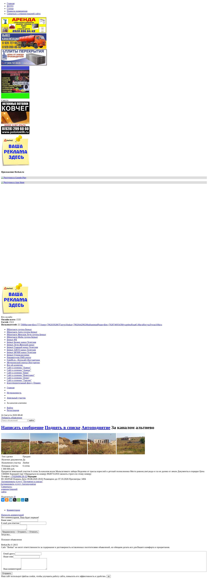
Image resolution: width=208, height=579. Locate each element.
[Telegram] (10, 500)
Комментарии (13, 510)
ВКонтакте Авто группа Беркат (22, 332)
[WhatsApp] (18, 500)
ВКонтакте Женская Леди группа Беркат (26, 334)
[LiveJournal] (26, 500)
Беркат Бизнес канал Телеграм (21, 342)
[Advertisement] (86, 206)
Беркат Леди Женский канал (20, 344)
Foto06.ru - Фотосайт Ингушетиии (23, 360)
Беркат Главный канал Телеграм (22, 347)
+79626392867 (53, 324)
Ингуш (146, 324)
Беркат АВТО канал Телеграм (21, 350)
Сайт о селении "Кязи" (18, 372)
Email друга (9, 553)
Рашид (101, 324)
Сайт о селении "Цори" (18, 378)
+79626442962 (79, 324)
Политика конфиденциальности (16, 550)
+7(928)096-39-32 (18, 476)
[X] (14, 500)
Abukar (68, 324)
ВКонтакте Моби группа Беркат (22, 337)
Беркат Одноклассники (18, 355)
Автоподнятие (96, 427)
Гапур (62, 324)
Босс (35, 324)
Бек (106, 324)
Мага (140, 324)
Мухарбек (126, 324)
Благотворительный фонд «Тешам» (24, 383)
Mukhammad (92, 324)
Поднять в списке (62, 427)
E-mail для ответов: (10, 523)
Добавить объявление (11, 417)
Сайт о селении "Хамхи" (19, 367)
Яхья (133, 324)
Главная (10, 387)
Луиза (152, 324)
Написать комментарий (12, 515)
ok (109, 576)
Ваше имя (8, 556)
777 (38, 324)
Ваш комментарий (12, 569)
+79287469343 (114, 324)
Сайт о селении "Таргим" (19, 380)
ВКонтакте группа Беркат (19, 329)
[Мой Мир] (22, 500)
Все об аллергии (15, 365)
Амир (43, 324)
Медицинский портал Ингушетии (23, 362)
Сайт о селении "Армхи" (19, 370)
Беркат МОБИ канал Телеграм (21, 352)
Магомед (28, 324)
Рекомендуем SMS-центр (19, 357)
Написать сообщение (22, 427)
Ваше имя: (6, 520)
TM (22, 324)
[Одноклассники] (6, 500)
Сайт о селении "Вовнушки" (21, 375)
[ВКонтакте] (3, 500)
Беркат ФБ (12, 339)
